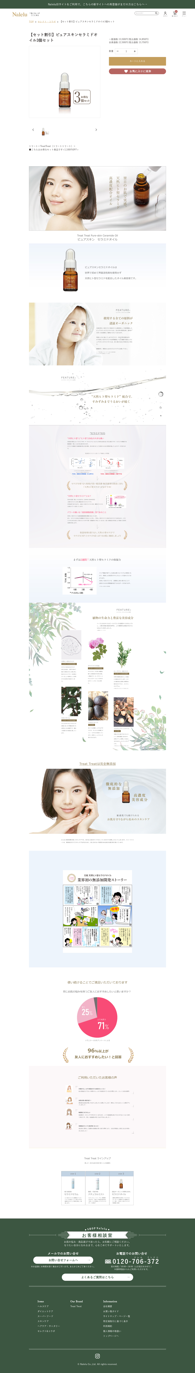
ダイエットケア (45, 1311)
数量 (111, 51)
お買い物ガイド (111, 1311)
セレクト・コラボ (47, 21)
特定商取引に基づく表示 (115, 1321)
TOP (31, 21)
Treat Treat (76, 1306)
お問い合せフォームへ (63, 1260)
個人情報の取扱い (112, 1331)
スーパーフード (45, 1316)
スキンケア (43, 1321)
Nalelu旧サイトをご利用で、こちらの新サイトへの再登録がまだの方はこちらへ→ (97, 4)
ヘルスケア (43, 1306)
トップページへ (111, 1336)
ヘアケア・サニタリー (49, 1326)
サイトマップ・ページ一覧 (116, 1316)
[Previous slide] (33, 130)
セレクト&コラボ (46, 1331)
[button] (43, 129)
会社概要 (107, 1306)
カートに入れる (137, 61)
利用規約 (107, 1326)
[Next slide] (96, 130)
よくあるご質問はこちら (97, 1277)
